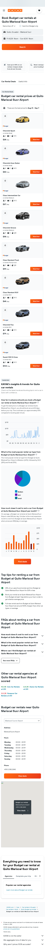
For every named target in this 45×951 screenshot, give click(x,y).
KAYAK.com (10, 907)
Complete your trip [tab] (23, 876)
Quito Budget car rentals (28, 909)
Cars (17, 907)
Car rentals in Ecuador (29, 907)
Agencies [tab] (8, 876)
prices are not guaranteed (11, 929)
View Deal (36, 139)
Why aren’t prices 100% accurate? (17, 944)
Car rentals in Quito (12, 909)
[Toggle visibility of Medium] (19, 491)
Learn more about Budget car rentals (19, 890)
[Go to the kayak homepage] (15, 10)
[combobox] (9, 26)
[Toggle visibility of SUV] (18, 494)
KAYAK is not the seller (12, 936)
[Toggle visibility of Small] (18, 498)
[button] (3, 10)
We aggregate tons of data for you (17, 940)
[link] (22, 561)
